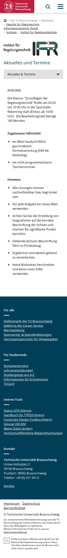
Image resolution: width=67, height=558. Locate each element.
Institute (11, 32)
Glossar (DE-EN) (15, 424)
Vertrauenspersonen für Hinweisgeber (31, 339)
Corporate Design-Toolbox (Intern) (28, 420)
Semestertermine (16, 366)
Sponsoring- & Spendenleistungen (28, 335)
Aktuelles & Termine (21, 74)
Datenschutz (31, 504)
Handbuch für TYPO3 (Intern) (24, 415)
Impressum (12, 504)
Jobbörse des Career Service (23, 326)
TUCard (9, 384)
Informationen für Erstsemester (26, 379)
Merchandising (14, 330)
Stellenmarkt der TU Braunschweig (28, 321)
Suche (48, 7)
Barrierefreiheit (14, 508)
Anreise (9, 486)
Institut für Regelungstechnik (38, 32)
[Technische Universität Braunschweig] (17, 6)
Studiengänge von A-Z (19, 375)
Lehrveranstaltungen (18, 370)
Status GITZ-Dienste (17, 411)
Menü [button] (60, 6)
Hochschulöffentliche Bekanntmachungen (33, 433)
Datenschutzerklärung (15, 532)
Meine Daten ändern (18, 428)
